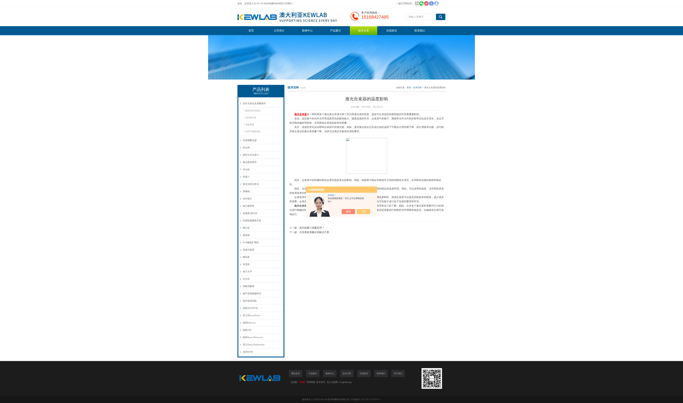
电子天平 (247, 271)
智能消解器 (248, 286)
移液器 (246, 235)
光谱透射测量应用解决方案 (314, 232)
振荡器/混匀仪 (250, 213)
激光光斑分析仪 (251, 184)
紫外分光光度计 (251, 155)
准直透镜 (249, 124)
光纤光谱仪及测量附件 (254, 103)
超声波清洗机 (250, 300)
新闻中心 (307, 30)
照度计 (246, 176)
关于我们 (398, 373)
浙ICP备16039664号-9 (371, 399)
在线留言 (391, 30)
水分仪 (246, 279)
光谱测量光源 (250, 140)
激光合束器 (300, 114)
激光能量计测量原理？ (311, 227)
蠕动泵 (246, 257)
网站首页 (295, 373)
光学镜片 (247, 198)
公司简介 (279, 30)
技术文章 (363, 30)
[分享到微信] (421, 3)
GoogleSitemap (345, 382)
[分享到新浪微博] (426, 3)
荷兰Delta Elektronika (253, 344)
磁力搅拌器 (248, 206)
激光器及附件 (250, 162)
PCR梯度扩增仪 (251, 242)
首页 (251, 30)
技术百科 (417, 87)
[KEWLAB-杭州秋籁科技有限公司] (290, 16)
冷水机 (246, 169)
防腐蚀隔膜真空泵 (252, 220)
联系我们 (419, 30)
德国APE (247, 330)
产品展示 (335, 30)
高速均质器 (248, 249)
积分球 (246, 147)
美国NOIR (248, 352)
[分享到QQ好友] (436, 3)
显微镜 (246, 191)
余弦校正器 (250, 117)
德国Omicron (249, 322)
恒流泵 (246, 264)
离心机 (246, 227)
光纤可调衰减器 (252, 131)
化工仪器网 (332, 382)
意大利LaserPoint (251, 315)
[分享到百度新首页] (431, 3)
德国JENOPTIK (250, 308)
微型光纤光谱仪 (252, 110)
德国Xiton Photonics (253, 337)
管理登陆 (311, 382)
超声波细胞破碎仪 (252, 293)
